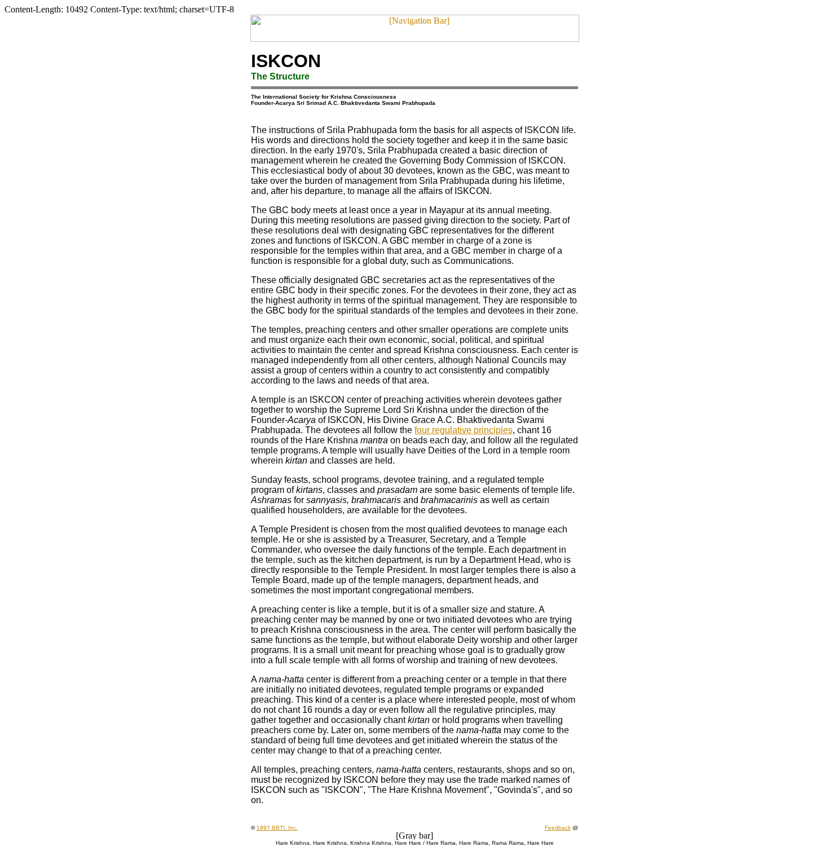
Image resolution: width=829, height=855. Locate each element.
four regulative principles (463, 430)
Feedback (558, 828)
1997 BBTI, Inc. (277, 828)
